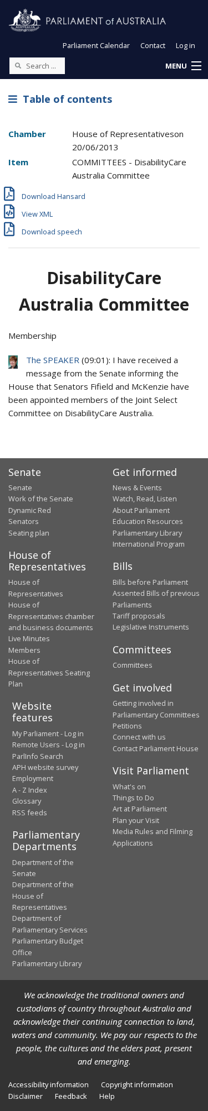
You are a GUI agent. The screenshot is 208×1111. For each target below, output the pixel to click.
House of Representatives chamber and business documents (51, 616)
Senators (23, 521)
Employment (32, 778)
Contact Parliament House (156, 748)
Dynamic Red (29, 510)
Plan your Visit (136, 820)
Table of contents (64, 99)
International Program (149, 544)
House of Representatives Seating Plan (49, 672)
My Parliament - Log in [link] (48, 733)
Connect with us (139, 737)
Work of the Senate (40, 499)
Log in (185, 45)
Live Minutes (29, 638)
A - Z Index (29, 790)
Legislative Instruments (151, 627)
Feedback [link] (71, 1096)
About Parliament (141, 510)
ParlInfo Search (37, 756)
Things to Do (133, 798)
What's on (129, 787)
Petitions (127, 726)
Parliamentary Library (147, 533)
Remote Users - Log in (48, 745)
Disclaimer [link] (25, 1096)
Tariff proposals (139, 616)
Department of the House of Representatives (43, 895)
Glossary (26, 801)
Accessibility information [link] (48, 1084)
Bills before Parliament (150, 582)
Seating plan (28, 533)
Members (24, 650)
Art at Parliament (140, 809)
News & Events (137, 487)
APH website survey (45, 767)
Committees (133, 665)
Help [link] (107, 1096)
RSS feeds (29, 812)
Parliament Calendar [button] (96, 45)
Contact (152, 45)
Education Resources (148, 521)
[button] (183, 66)
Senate (20, 487)
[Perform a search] (17, 65)
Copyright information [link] (137, 1084)
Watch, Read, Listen (145, 499)
